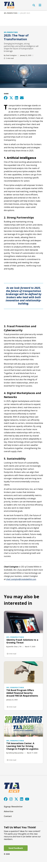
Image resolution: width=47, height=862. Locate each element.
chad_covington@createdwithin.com (21, 579)
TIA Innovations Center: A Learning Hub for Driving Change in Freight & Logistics (22, 746)
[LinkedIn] (21, 799)
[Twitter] (16, 799)
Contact (8, 816)
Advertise (8, 811)
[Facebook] (5, 799)
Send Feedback (16, 848)
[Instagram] (11, 799)
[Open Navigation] (40, 5)
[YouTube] (27, 799)
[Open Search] (33, 5)
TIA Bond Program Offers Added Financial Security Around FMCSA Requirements (22, 693)
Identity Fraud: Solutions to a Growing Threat (22, 641)
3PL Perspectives (10, 13)
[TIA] (9, 5)
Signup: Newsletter (13, 806)
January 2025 (25, 13)
